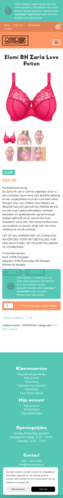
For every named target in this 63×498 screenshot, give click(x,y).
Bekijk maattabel (13, 317)
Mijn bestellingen (31, 413)
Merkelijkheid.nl (44, 496)
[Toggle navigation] (56, 42)
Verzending (31, 382)
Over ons (18, 25)
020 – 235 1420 (31, 461)
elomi (9, 172)
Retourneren (31, 378)
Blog (6, 25)
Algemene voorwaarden (31, 385)
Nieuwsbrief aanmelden (31, 374)
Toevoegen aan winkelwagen (39, 306)
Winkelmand (31, 409)
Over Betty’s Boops (31, 393)
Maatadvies (31, 389)
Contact (8, 28)
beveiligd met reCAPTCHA (23, 496)
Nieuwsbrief (34, 25)
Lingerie (12, 329)
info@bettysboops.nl (31, 464)
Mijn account (31, 406)
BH (55, 325)
